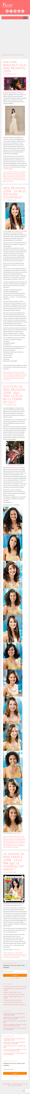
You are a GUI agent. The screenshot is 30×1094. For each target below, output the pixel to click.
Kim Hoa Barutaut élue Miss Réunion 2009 (14, 66)
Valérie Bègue (6, 905)
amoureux (5, 954)
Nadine (14, 74)
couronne (22, 837)
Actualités (10, 172)
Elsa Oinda (16, 841)
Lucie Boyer (22, 842)
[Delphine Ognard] (12, 683)
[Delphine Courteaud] (15, 215)
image (6, 842)
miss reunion (20, 179)
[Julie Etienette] (12, 818)
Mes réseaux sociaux (17, 1084)
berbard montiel (6, 373)
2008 (22, 372)
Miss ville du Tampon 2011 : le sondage (12, 1021)
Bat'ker (11, 173)
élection (19, 373)
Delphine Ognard (21, 839)
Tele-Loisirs (17, 949)
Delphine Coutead (7, 176)
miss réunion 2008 (7, 376)
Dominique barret (21, 176)
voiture (21, 378)
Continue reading (8, 168)
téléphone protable (9, 378)
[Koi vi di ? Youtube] (18, 11)
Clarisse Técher (9, 175)
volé (7, 957)
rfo (18, 845)
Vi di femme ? (15, 172)
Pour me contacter (17, 1085)
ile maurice (5, 375)
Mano (10, 179)
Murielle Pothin (6, 845)
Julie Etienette (11, 842)
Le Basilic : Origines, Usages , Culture (12, 992)
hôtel (25, 373)
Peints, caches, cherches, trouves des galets (14, 994)
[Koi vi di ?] (15, 4)
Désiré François (14, 176)
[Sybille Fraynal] (12, 764)
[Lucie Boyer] (12, 601)
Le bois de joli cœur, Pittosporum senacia (13, 1002)
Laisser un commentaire (14, 957)
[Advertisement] (15, 35)
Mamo (7, 179)
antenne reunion (6, 173)
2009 (22, 172)
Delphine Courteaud (20, 231)
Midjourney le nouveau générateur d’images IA (14, 1004)
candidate (12, 837)
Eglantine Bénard (6, 841)
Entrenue (19, 905)
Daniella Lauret (6, 839)
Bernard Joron (17, 173)
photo (16, 845)
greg (22, 373)
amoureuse (20, 952)
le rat (23, 954)
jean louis (20, 954)
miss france (14, 179)
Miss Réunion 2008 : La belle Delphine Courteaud (14, 192)
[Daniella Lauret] (12, 574)
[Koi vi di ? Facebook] (11, 11)
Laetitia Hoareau (21, 178)
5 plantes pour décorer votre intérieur (12, 1000)
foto (4, 842)
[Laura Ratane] (12, 520)
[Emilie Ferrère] (12, 791)
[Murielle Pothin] (12, 737)
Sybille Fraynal (22, 845)
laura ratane (16, 842)
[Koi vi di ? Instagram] (22, 11)
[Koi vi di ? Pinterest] (15, 11)
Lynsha (4, 179)
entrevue (16, 954)
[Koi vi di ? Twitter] (7, 11)
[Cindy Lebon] (12, 547)
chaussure (12, 373)
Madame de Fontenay (7, 844)
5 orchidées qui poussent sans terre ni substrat (14, 986)
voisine (4, 957)
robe (20, 376)
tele (4, 847)
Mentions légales (7, 1084)
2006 (17, 952)
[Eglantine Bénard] (12, 710)
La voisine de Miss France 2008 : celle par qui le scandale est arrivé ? (13, 861)
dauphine (24, 175)
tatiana (18, 955)
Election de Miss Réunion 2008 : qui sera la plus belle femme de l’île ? (14, 394)
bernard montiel (6, 837)
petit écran (12, 845)
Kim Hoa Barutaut (13, 178)
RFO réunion (17, 833)
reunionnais (16, 376)
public (12, 376)
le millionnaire (11, 375)
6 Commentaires (9, 181)
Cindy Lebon (17, 837)
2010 (25, 172)
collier (16, 373)
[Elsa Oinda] (12, 655)
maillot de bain (17, 375)
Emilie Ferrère (22, 841)
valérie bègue (16, 378)
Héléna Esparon (6, 178)
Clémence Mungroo (17, 175)
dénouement (10, 954)
